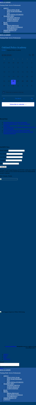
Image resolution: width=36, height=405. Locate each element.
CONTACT (6, 32)
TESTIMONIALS (12, 29)
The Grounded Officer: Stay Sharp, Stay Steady (16, 130)
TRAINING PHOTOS (13, 17)
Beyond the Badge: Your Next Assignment (15, 122)
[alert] (18, 92)
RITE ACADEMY (5, 2)
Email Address (4, 150)
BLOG (5, 22)
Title (1, 163)
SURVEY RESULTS (13, 19)
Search (2, 362)
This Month (18, 98)
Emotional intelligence (11, 346)
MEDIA (5, 24)
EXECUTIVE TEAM (13, 10)
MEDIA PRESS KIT (13, 25)
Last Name (3, 157)
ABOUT (5, 8)
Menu (1, 0)
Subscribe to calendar (17, 104)
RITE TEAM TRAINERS (14, 11)
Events (4, 50)
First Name (3, 154)
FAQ (8, 13)
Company (2, 160)
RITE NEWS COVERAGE (15, 27)
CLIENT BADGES (12, 21)
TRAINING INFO (8, 16)
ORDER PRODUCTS (9, 30)
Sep (32, 98)
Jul (4, 98)
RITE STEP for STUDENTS (15, 14)
